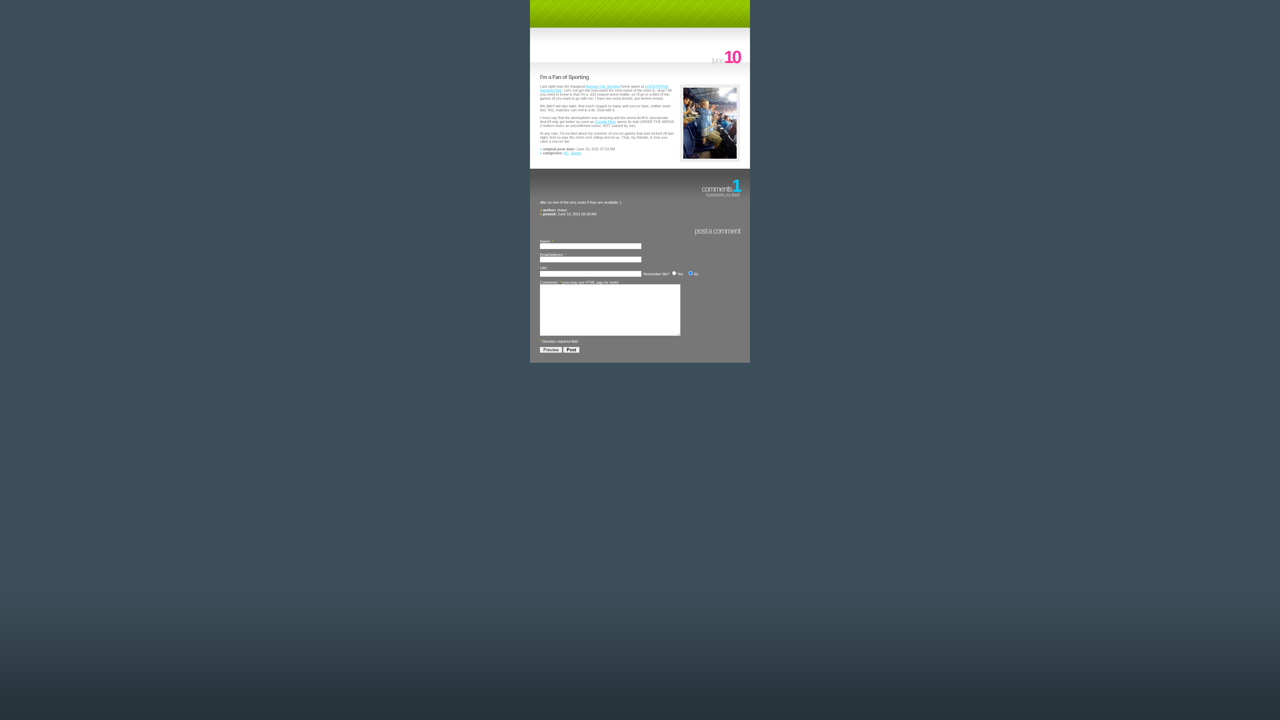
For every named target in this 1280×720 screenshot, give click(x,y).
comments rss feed (723, 194)
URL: (544, 268)
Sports (576, 153)
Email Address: (552, 255)
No (696, 274)
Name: (545, 241)
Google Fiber (605, 122)
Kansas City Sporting (603, 86)
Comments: (549, 282)
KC (566, 153)
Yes (680, 274)
